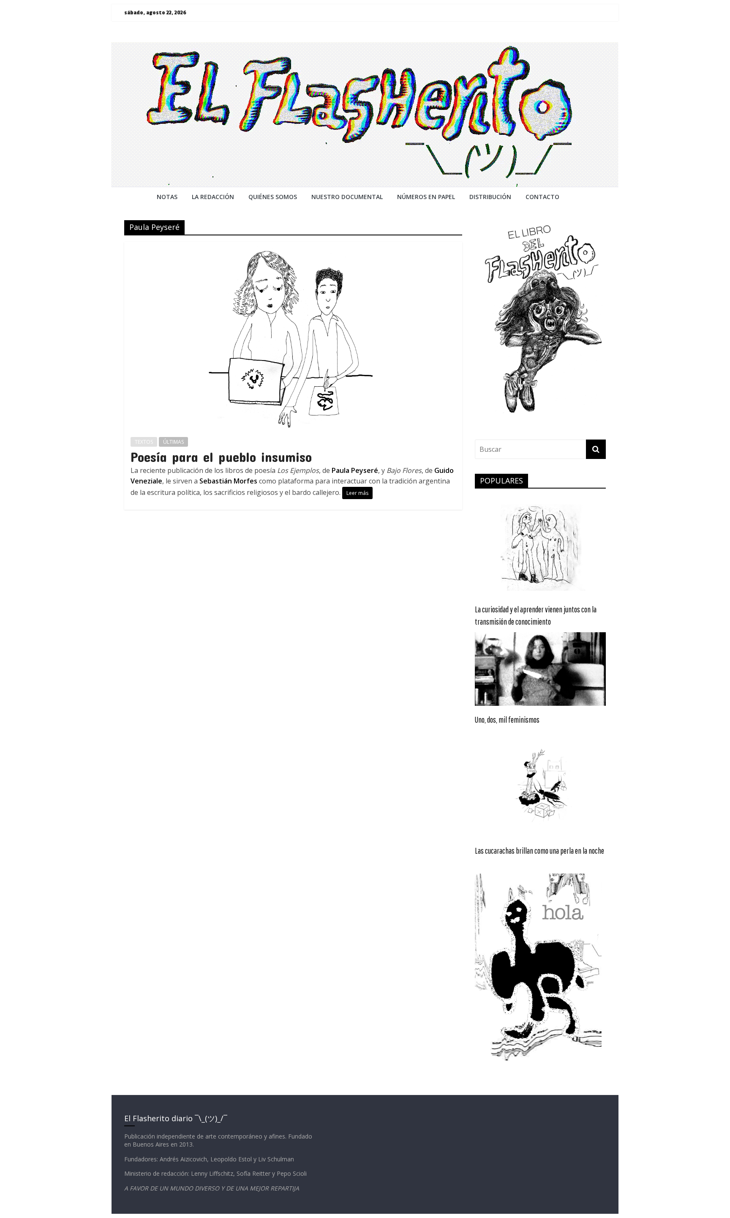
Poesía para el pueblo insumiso (221, 456)
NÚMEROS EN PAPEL (426, 197)
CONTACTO (542, 197)
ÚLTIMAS (173, 441)
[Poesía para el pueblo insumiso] (293, 246)
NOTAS (167, 197)
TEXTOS (144, 441)
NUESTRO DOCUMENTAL (347, 197)
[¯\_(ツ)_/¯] (365, 47)
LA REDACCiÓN (213, 197)
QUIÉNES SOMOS (272, 197)
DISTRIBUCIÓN (490, 197)
